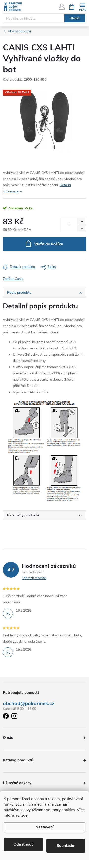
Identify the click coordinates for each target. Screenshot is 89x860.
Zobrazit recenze (34, 578)
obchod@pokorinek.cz (28, 703)
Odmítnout (23, 844)
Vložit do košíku (48, 244)
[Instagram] (14, 717)
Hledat (75, 18)
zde (24, 815)
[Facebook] (6, 717)
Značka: (13, 279)
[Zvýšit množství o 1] (82, 221)
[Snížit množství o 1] (82, 228)
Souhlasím (66, 845)
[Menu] (82, 6)
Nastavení (44, 827)
